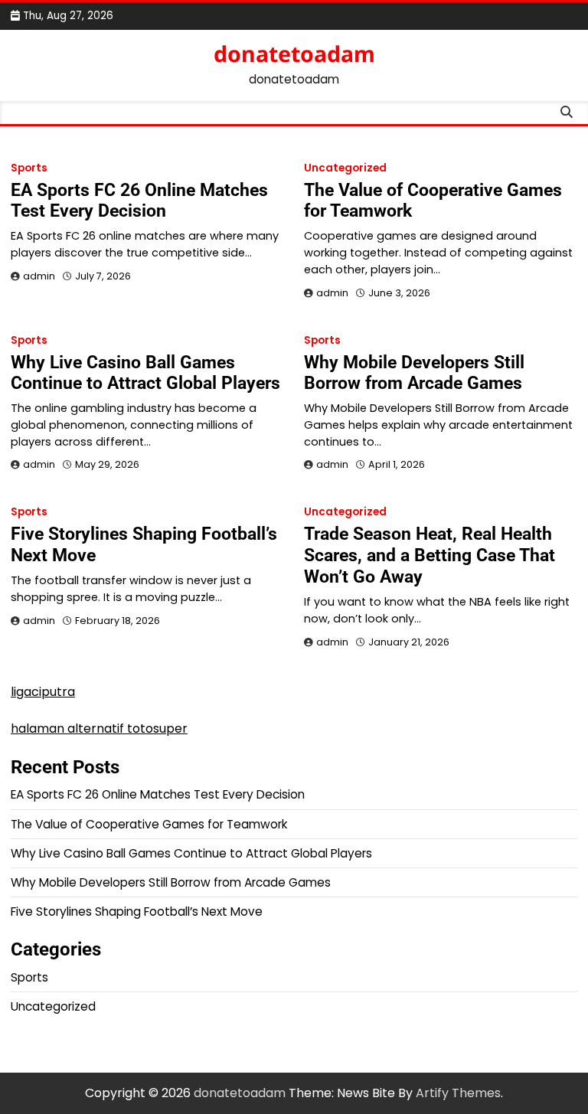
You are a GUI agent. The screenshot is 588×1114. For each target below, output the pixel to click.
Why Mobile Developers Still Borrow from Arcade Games (414, 372)
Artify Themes (458, 1093)
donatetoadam (294, 53)
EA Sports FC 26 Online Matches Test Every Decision (139, 200)
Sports (29, 168)
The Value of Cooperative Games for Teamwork (433, 200)
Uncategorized (345, 168)
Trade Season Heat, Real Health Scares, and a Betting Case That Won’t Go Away (429, 555)
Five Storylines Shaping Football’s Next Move (144, 544)
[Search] (565, 112)
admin (39, 276)
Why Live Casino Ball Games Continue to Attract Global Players (145, 372)
